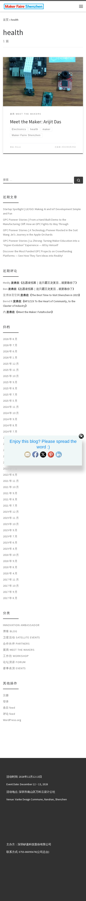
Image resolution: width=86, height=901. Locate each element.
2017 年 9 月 (10, 592)
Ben (5, 289)
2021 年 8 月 (10, 499)
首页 (6, 19)
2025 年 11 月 (11, 370)
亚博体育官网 (11, 295)
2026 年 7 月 (10, 345)
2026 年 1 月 (10, 357)
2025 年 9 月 (10, 382)
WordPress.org (12, 720)
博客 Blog (10, 631)
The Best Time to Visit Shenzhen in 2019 (55, 295)
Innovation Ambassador (21, 625)
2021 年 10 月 (11, 487)
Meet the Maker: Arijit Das (35, 122)
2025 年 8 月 (10, 388)
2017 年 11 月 (11, 579)
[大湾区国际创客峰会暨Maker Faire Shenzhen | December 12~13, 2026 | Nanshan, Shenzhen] (23, 6)
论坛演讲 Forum (14, 662)
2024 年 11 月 (11, 407)
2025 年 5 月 (10, 400)
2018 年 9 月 (10, 561)
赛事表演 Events (14, 668)
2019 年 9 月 (10, 530)
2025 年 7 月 (10, 394)
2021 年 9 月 (10, 493)
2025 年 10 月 (11, 376)
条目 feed (9, 707)
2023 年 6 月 (10, 474)
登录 (6, 701)
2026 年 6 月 (10, 351)
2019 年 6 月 (10, 542)
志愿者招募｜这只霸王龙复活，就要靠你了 (48, 282)
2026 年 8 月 (10, 339)
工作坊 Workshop (16, 656)
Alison (18, 147)
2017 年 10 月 (11, 585)
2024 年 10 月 (11, 413)
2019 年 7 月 (10, 536)
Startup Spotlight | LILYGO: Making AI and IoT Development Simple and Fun (42, 211)
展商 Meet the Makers (19, 650)
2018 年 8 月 (10, 567)
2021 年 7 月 (10, 505)
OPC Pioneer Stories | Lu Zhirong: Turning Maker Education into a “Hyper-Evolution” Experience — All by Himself (41, 243)
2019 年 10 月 (11, 524)
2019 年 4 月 (10, 548)
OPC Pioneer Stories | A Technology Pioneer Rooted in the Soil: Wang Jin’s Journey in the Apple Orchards (40, 232)
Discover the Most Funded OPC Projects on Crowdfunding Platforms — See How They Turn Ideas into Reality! (37, 253)
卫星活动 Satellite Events (21, 637)
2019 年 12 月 (11, 511)
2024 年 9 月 (10, 419)
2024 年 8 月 (10, 425)
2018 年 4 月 (10, 573)
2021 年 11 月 (11, 481)
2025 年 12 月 (11, 363)
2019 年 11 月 (11, 518)
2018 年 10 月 (11, 555)
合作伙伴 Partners (16, 643)
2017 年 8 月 (10, 598)
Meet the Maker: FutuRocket (34, 312)
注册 (6, 695)
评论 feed (9, 714)
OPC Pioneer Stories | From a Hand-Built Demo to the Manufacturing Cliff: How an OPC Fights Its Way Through (35, 222)
